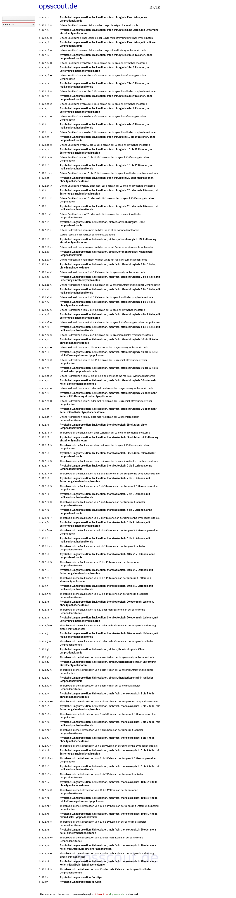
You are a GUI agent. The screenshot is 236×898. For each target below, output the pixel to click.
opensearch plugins (82, 894)
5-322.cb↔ (46, 116)
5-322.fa (44, 510)
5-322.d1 (44, 222)
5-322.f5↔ (46, 445)
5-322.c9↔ (46, 91)
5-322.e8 (44, 314)
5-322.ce (44, 149)
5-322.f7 (44, 465)
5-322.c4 (44, 17)
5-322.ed (44, 380)
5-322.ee (44, 393)
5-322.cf (44, 165)
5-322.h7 (44, 738)
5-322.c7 (44, 55)
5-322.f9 (44, 494)
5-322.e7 (44, 302)
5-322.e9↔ (46, 335)
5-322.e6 (44, 289)
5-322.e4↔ (46, 272)
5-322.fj (43, 633)
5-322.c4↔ (46, 25)
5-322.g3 (44, 678)
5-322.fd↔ (46, 562)
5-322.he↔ (46, 853)
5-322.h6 (44, 722)
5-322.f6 (44, 453)
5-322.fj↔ (45, 641)
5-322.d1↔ (46, 230)
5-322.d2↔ (46, 247)
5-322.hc (44, 814)
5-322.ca (44, 96)
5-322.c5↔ (46, 38)
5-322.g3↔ (46, 685)
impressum (64, 894)
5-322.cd (44, 137)
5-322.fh (44, 617)
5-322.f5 (44, 437)
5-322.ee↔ (46, 401)
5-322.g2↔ (46, 670)
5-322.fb (44, 522)
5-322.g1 (44, 649)
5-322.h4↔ (46, 701)
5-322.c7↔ (46, 63)
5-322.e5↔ (46, 285)
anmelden (50, 894)
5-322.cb (44, 108)
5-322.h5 (44, 706)
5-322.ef (44, 409)
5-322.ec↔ (46, 376)
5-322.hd (44, 829)
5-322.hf (44, 861)
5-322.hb (44, 798)
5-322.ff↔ (45, 594)
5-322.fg (44, 602)
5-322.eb (44, 352)
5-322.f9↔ (46, 502)
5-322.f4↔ (46, 432)
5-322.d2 (44, 239)
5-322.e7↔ (46, 310)
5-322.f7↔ (46, 473)
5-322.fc (44, 538)
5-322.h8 (44, 750)
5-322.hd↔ (46, 837)
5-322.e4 (44, 264)
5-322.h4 (44, 693)
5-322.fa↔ (45, 518)
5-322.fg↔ (45, 610)
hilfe (41, 894)
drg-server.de (116, 894)
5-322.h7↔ (46, 746)
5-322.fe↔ (45, 578)
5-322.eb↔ (46, 360)
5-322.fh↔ (45, 625)
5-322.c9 (44, 83)
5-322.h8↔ (46, 758)
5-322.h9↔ (46, 774)
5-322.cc (44, 124)
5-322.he (44, 845)
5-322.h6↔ (46, 730)
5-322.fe (44, 570)
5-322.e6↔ (46, 297)
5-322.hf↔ (46, 869)
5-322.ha (44, 782)
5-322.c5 (44, 30)
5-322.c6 (44, 42)
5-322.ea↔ (46, 347)
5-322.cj (43, 206)
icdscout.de (101, 894)
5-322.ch (44, 190)
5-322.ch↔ (46, 198)
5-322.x (43, 877)
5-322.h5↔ (46, 714)
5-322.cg (44, 178)
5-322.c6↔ (46, 50)
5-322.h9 (44, 766)
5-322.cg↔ (46, 186)
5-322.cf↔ (45, 173)
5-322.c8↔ (46, 75)
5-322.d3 (44, 252)
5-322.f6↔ (46, 461)
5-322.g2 (44, 662)
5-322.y (43, 882)
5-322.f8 (44, 478)
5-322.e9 (44, 327)
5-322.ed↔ (46, 388)
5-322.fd (44, 554)
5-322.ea (44, 339)
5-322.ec (44, 368)
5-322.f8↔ (46, 486)
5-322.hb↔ (46, 806)
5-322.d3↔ (46, 260)
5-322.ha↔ (46, 790)
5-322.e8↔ (46, 322)
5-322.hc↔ (46, 822)
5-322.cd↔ (46, 145)
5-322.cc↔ (45, 132)
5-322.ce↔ (46, 157)
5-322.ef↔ (45, 417)
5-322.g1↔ (46, 657)
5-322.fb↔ (45, 530)
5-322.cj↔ (45, 214)
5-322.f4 (44, 425)
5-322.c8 (44, 67)
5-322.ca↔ (46, 104)
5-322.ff (43, 586)
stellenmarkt (132, 894)
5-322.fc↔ (45, 546)
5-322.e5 (44, 277)
